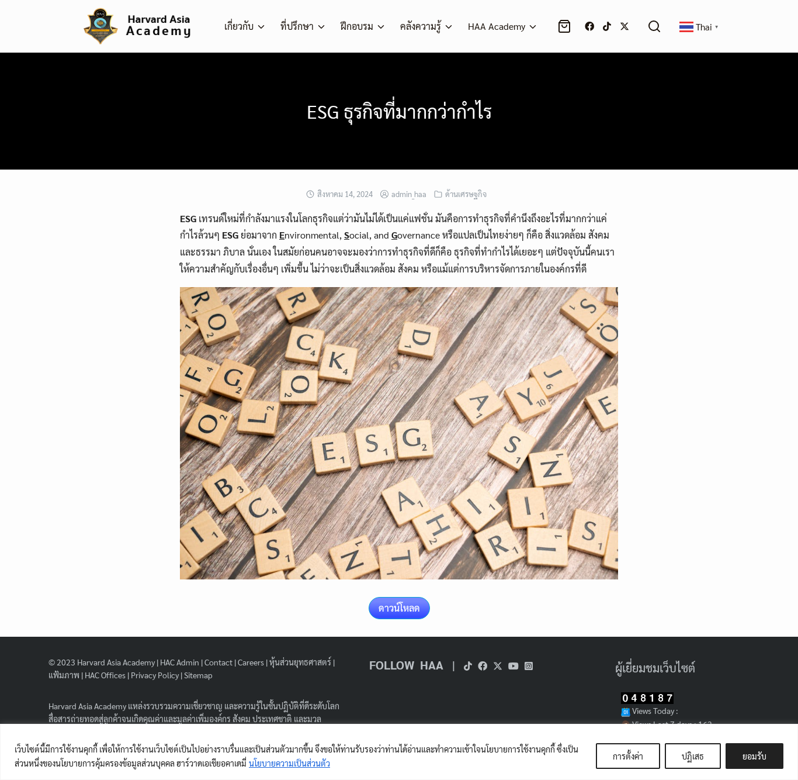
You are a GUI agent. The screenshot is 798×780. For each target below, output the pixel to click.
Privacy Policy (155, 674)
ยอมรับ (754, 756)
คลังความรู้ (420, 26)
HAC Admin (179, 662)
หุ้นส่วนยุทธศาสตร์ (300, 662)
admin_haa (408, 194)
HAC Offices (105, 674)
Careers (251, 662)
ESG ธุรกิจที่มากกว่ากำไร (399, 111)
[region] (399, 752)
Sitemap (198, 674)
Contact (218, 662)
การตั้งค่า (628, 756)
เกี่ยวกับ (239, 26)
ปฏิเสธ (693, 756)
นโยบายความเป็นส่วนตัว (289, 763)
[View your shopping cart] (566, 26)
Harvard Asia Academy (116, 662)
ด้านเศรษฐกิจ (466, 194)
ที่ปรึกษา (297, 26)
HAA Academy (496, 26)
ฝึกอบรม (357, 26)
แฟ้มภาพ (63, 674)
